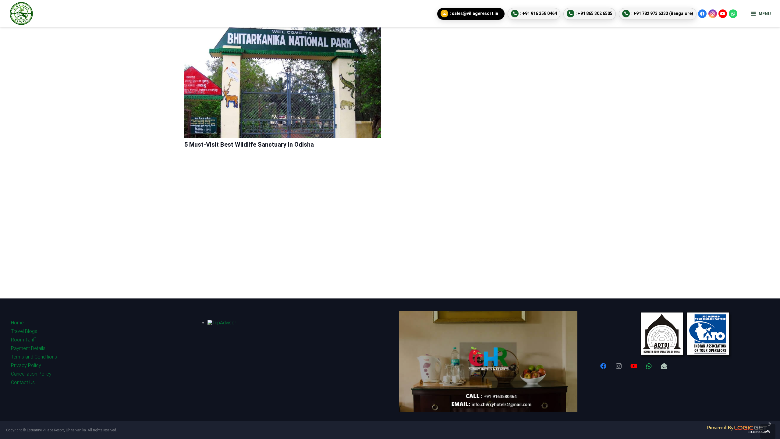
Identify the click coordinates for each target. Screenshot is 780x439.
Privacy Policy (26, 365)
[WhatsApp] (733, 13)
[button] (767, 431)
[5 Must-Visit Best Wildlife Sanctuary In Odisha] (282, 31)
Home (17, 323)
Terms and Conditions (34, 357)
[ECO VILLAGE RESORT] (21, 14)
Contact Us (23, 382)
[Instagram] (712, 13)
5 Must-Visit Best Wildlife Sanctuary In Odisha (249, 144)
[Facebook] (702, 13)
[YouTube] (722, 13)
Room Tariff (23, 340)
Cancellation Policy (31, 374)
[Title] (664, 366)
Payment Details (28, 348)
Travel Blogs (24, 331)
